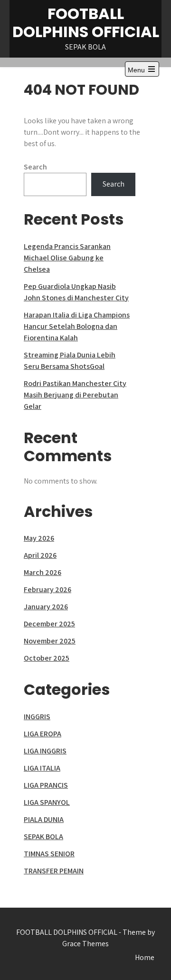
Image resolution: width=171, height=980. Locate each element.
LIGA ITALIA (42, 768)
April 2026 (40, 555)
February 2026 (47, 589)
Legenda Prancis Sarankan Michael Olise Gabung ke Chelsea (67, 257)
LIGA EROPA (42, 734)
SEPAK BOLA (43, 836)
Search (35, 167)
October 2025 (46, 658)
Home (144, 957)
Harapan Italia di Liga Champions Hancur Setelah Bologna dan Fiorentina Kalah (77, 326)
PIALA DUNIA (44, 819)
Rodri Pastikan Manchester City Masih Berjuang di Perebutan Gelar (75, 394)
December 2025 (49, 624)
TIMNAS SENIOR (49, 854)
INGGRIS (37, 717)
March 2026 (42, 572)
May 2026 (39, 538)
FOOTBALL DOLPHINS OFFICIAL (85, 22)
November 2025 (50, 641)
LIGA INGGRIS (45, 751)
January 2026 (46, 607)
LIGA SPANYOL (47, 802)
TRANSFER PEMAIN (54, 871)
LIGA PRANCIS (46, 785)
